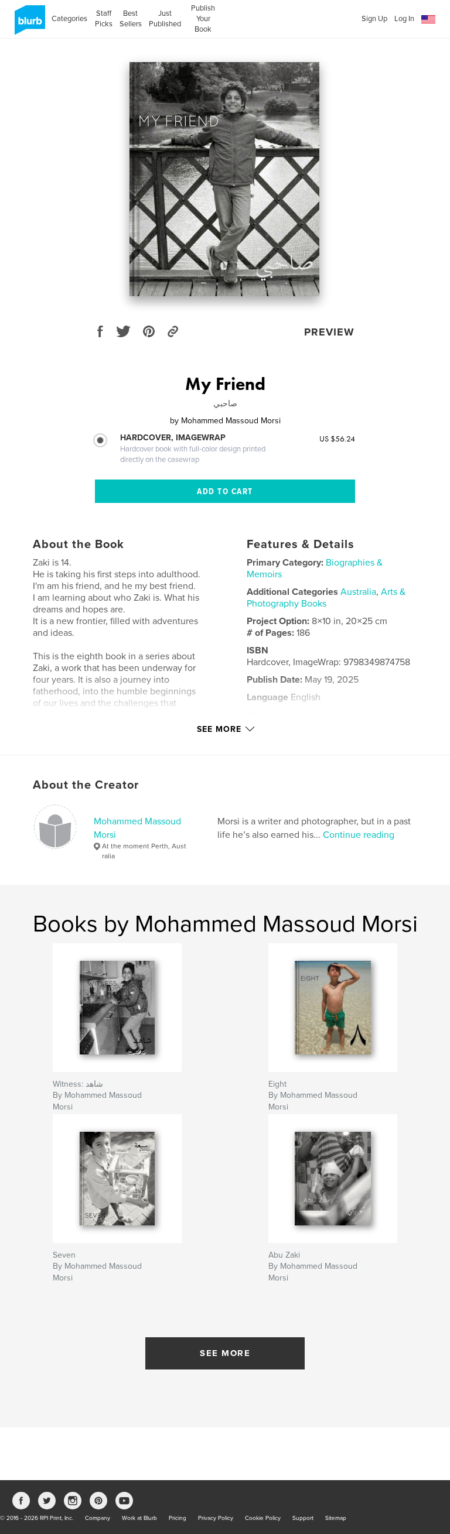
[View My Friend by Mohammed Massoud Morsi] (224, 179)
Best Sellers (131, 19)
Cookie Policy (263, 1518)
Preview (329, 332)
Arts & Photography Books (326, 598)
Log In (404, 18)
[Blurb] (28, 24)
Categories (69, 18)
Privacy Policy (215, 1518)
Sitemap (335, 1518)
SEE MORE (225, 1353)
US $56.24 (337, 438)
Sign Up (374, 18)
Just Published (165, 19)
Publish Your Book (203, 19)
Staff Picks (103, 19)
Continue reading (358, 835)
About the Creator (86, 785)
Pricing (177, 1518)
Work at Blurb (139, 1518)
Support (302, 1518)
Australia (358, 592)
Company (97, 1518)
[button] (428, 19)
